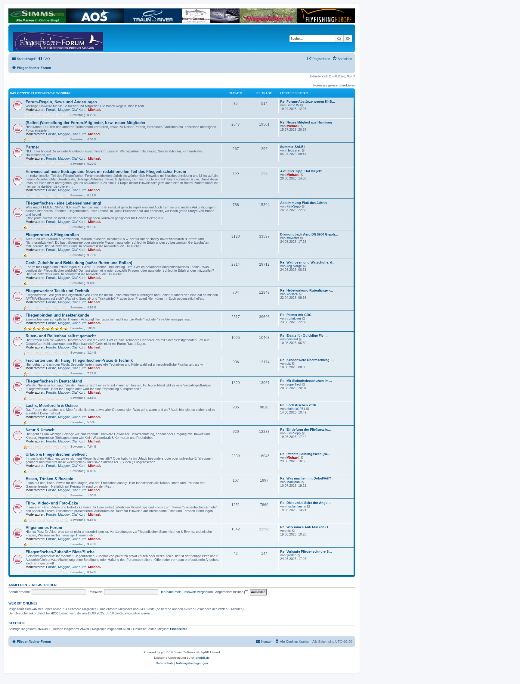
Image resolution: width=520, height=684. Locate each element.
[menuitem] (44, 58)
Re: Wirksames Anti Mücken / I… (305, 527)
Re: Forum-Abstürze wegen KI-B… (307, 101)
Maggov (64, 109)
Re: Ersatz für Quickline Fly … (304, 335)
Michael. (94, 109)
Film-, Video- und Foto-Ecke (52, 503)
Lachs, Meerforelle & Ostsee (52, 405)
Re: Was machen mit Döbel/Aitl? (305, 478)
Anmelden (17, 585)
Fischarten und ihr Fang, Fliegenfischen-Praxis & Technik (79, 360)
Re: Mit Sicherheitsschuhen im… (306, 381)
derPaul (292, 339)
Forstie (51, 109)
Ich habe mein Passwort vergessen (187, 592)
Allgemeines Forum (44, 527)
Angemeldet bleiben (229, 592)
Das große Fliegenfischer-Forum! (40, 93)
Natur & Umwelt (40, 430)
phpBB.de (203, 657)
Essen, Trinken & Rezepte (49, 478)
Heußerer (293, 150)
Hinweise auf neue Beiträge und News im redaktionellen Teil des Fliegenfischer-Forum (106, 171)
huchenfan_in (296, 506)
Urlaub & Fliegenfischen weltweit (56, 454)
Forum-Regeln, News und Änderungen (61, 102)
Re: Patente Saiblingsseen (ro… (305, 454)
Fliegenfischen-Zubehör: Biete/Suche (60, 552)
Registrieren (44, 585)
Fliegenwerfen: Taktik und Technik (57, 291)
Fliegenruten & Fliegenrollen (52, 235)
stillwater (292, 238)
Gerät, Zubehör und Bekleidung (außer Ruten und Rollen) (79, 263)
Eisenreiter (178, 629)
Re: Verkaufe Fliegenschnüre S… (306, 551)
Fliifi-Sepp (293, 206)
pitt (288, 363)
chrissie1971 (295, 409)
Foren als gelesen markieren (334, 85)
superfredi (293, 384)
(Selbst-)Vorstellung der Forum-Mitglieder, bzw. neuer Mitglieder (85, 122)
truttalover (293, 318)
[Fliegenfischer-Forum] (36, 38)
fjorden (291, 555)
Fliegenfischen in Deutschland (54, 381)
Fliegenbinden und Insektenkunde (57, 315)
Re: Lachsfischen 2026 (298, 405)
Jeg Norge (294, 266)
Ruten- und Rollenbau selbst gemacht (61, 336)
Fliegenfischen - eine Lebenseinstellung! (63, 203)
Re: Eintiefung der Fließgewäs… (305, 429)
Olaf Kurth (79, 109)
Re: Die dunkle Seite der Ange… (305, 502)
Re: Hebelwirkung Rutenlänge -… (306, 290)
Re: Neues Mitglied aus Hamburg (306, 122)
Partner (32, 147)
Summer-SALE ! (292, 146)
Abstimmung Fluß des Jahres (303, 203)
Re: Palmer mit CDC (295, 315)
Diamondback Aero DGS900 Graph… (309, 234)
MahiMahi (293, 482)
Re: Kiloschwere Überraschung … (307, 360)
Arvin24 (292, 294)
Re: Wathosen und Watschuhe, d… (308, 262)
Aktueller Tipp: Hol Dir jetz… (302, 171)
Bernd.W (292, 105)
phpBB (166, 652)
